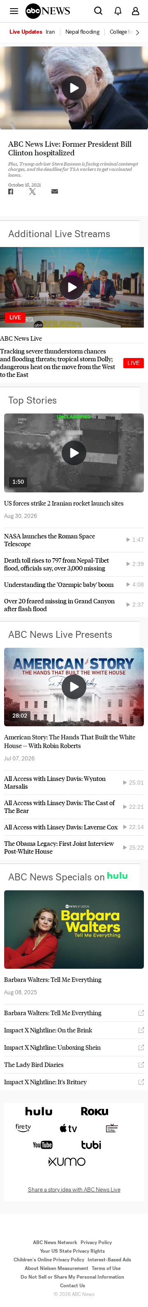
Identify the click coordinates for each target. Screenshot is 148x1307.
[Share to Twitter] (32, 191)
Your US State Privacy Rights (72, 1251)
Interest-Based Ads (109, 1259)
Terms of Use (106, 1268)
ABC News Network (55, 1242)
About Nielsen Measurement (56, 1268)
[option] (36, 32)
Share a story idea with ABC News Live (74, 1190)
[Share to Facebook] (10, 191)
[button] (14, 10)
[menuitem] (50, 32)
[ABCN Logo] (47, 11)
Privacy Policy (96, 1242)
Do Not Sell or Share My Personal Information (72, 1277)
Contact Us (72, 1285)
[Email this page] (54, 191)
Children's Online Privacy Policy (49, 1259)
